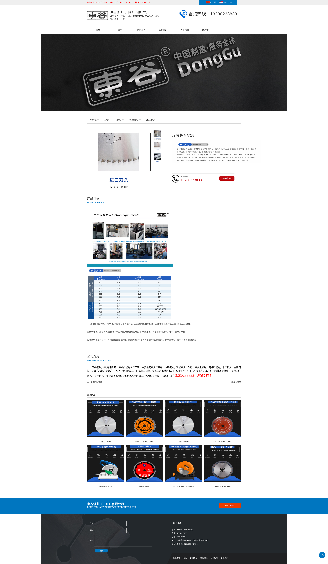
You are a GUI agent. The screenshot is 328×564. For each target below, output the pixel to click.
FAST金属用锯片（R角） (222, 442)
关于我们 (185, 30)
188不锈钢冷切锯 (105, 486)
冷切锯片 (94, 120)
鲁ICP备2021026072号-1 (188, 544)
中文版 (213, 2)
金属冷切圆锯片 (183, 442)
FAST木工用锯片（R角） (145, 442)
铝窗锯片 (237, 382)
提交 (101, 551)
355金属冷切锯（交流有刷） (183, 486)
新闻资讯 (163, 30)
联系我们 (206, 30)
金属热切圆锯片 (105, 442)
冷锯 (106, 120)
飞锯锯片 (119, 120)
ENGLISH (228, 2)
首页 (98, 30)
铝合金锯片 (135, 120)
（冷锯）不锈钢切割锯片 (222, 486)
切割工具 (141, 30)
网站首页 (176, 558)
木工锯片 (151, 120)
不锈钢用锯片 (144, 486)
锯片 (120, 30)
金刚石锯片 (97, 382)
